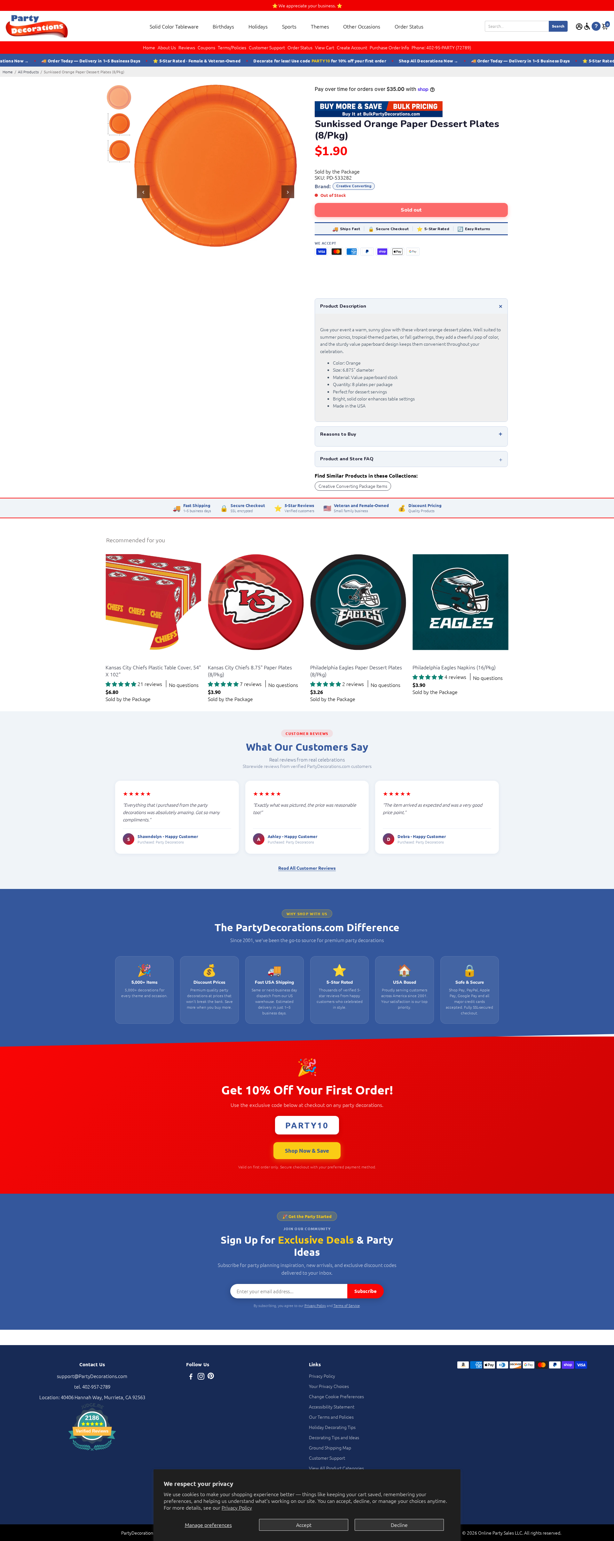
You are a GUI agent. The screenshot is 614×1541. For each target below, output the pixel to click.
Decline (399, 1524)
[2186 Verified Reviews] (92, 1451)
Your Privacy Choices (329, 1386)
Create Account (352, 47)
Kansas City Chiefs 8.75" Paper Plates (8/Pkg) (250, 671)
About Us (167, 47)
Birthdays (223, 26)
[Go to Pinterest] (211, 1377)
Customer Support (267, 47)
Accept (303, 1524)
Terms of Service (347, 1305)
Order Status (409, 26)
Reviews (186, 47)
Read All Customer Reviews (307, 868)
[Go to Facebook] (190, 1377)
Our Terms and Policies (331, 1417)
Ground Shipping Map (330, 1447)
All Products (28, 71)
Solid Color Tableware (174, 26)
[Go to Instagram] (201, 1377)
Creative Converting (353, 186)
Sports (289, 26)
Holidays (258, 26)
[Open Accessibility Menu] (587, 26)
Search (558, 25)
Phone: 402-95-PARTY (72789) (441, 47)
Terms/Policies (232, 47)
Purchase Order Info (389, 47)
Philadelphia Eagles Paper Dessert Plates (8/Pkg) (356, 671)
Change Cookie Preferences (336, 1396)
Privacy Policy (237, 1507)
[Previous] (143, 191)
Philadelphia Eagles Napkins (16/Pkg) (454, 667)
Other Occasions (361, 26)
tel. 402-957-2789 (92, 1386)
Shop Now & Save (307, 1150)
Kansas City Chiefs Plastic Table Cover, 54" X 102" (153, 671)
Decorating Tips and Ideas (334, 1437)
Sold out (411, 210)
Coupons (206, 47)
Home (149, 47)
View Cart (324, 47)
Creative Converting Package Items (353, 486)
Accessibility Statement (331, 1406)
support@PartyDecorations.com (92, 1376)
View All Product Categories (336, 1468)
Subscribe (365, 1291)
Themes (320, 26)
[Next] (287, 191)
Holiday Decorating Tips (332, 1427)
